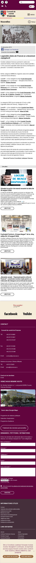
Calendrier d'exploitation (7, 418)
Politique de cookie (5, 520)
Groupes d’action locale (7, 516)
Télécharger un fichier (7, 478)
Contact (3, 507)
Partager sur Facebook (11, 49)
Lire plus (7, 208)
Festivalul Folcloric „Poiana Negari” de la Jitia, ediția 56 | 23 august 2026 (17, 235)
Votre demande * (5, 467)
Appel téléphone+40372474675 (6, 6)
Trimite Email (3, 6)
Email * (3, 460)
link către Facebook (10, 312)
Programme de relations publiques (10, 415)
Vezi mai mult (26, 556)
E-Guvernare (21, 536)
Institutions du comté (6, 511)
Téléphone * (4, 454)
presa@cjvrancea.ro (11, 367)
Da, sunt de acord (11, 556)
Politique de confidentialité (7, 522)
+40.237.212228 (10, 346)
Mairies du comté (5, 512)
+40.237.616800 (10, 334)
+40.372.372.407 (10, 340)
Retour (33, 22)
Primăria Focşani (5, 536)
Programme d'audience (7, 421)
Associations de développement (9, 514)
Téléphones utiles (5, 518)
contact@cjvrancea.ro (12, 356)
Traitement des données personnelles (14, 428)
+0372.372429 (10, 364)
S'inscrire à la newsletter (8, 52)
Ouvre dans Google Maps (9, 410)
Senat (19, 532)
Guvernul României (5, 538)
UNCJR (2, 532)
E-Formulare (21, 538)
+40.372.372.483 (10, 349)
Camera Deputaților (23, 534)
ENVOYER (7, 492)
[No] (34, 551)
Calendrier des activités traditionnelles (10, 509)
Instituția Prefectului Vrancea (8, 534)
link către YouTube (27, 312)
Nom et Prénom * (6, 442)
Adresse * (3, 448)
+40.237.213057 (10, 337)
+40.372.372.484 (10, 351)
